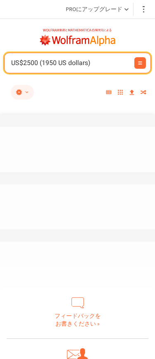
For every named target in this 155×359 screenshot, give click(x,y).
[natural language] (22, 92)
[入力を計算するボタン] (140, 63)
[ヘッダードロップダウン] (144, 9)
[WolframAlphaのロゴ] (78, 40)
